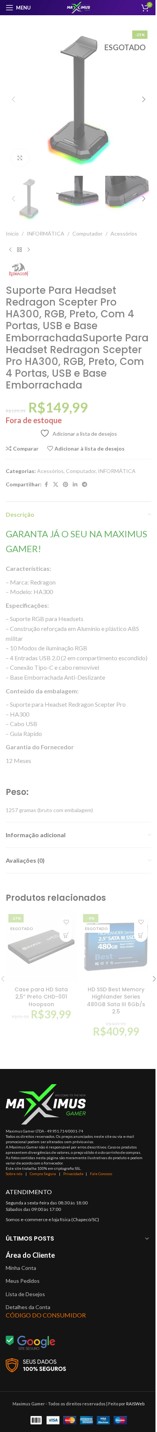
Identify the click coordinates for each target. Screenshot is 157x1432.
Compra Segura (43, 1173)
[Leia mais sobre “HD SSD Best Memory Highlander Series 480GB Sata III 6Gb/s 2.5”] (140, 935)
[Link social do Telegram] (85, 484)
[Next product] (28, 250)
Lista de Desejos (25, 1294)
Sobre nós (14, 1173)
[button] (13, 99)
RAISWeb (135, 1403)
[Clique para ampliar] (20, 157)
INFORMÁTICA (45, 233)
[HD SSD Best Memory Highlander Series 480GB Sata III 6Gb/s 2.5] (115, 946)
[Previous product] (10, 250)
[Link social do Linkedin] (75, 484)
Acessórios (124, 233)
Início (12, 233)
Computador (87, 233)
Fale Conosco (101, 1173)
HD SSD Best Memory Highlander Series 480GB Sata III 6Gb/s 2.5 (116, 1001)
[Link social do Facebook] (46, 484)
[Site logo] (78, 7)
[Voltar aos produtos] (19, 250)
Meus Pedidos (23, 1280)
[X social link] (56, 484)
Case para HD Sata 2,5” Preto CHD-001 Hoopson (41, 997)
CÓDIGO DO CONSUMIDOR (46, 1315)
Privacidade (73, 1173)
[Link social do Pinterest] (65, 484)
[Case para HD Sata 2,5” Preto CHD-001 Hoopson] (41, 946)
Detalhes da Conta (28, 1307)
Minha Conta (21, 1268)
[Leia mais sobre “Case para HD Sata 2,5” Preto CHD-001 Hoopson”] (66, 935)
